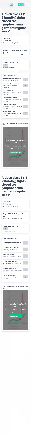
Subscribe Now (15, 153)
